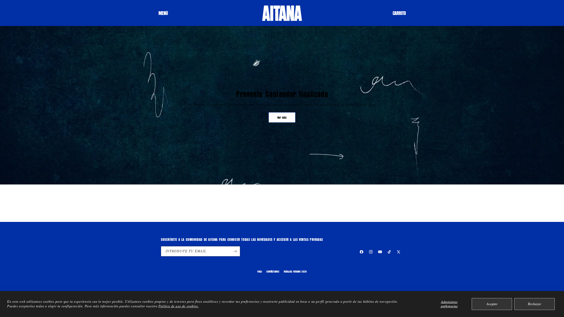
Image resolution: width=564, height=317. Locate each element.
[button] (163, 13)
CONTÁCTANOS (272, 271)
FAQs (259, 271)
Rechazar (534, 304)
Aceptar (491, 304)
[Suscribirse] (235, 251)
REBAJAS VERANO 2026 (295, 271)
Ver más (282, 117)
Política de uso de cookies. (178, 306)
